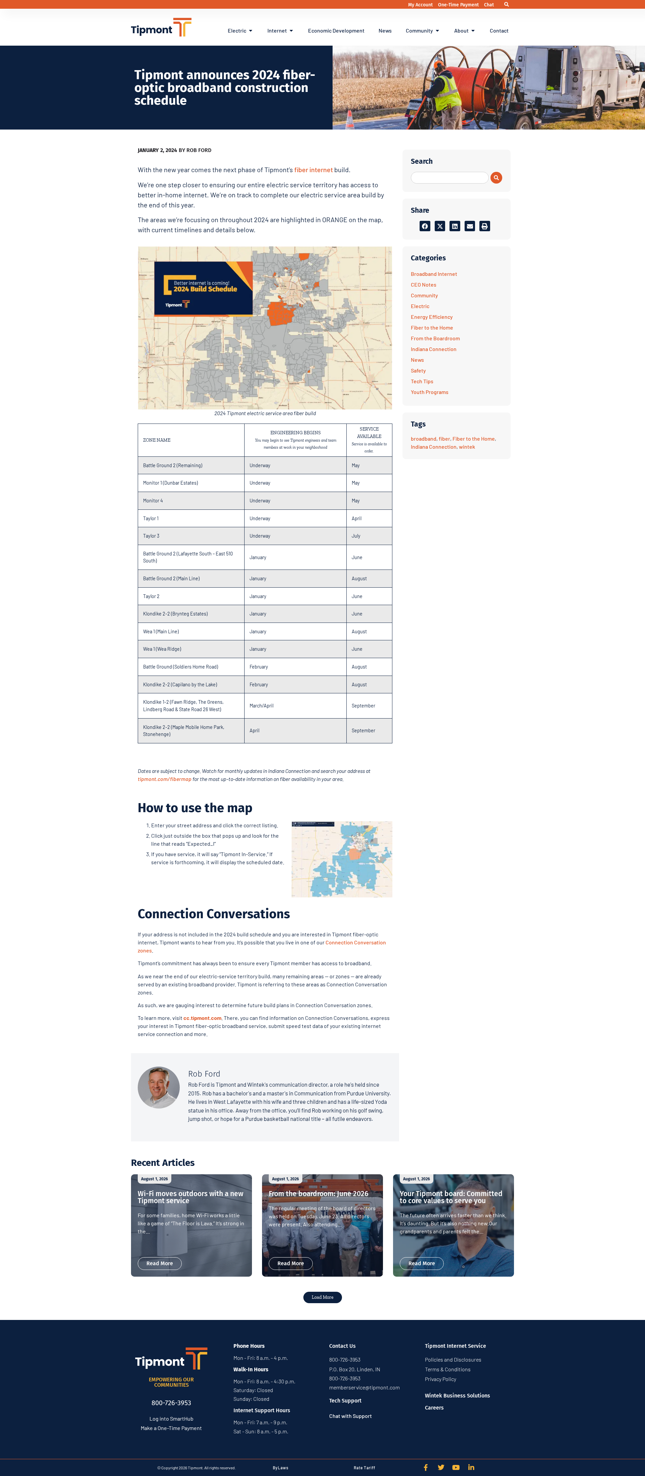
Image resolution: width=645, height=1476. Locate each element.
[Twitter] (441, 1467)
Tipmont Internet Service (455, 1346)
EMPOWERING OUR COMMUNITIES (171, 1382)
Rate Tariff (364, 1467)
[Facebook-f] (426, 1467)
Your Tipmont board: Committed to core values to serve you (451, 1197)
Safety (418, 370)
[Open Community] (437, 31)
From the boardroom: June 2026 (319, 1193)
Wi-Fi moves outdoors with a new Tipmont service (190, 1197)
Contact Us (342, 1346)
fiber (444, 438)
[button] (506, 4)
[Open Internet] (291, 31)
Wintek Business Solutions (457, 1395)
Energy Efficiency (432, 316)
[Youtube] (456, 1467)
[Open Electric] (250, 31)
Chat (489, 5)
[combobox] (450, 178)
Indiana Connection (434, 349)
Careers (434, 1408)
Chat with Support (350, 1416)
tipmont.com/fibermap (164, 779)
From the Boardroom (435, 338)
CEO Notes (423, 284)
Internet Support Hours (261, 1410)
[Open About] (473, 31)
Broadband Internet (434, 273)
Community (424, 295)
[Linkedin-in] (471, 1467)
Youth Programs (429, 392)
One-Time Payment (459, 5)
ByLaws (281, 1467)
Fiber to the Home (432, 327)
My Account (421, 5)
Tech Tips (422, 381)
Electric (420, 306)
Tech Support (345, 1400)
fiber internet (313, 169)
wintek (467, 446)
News (417, 359)
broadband (423, 438)
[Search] (496, 178)
